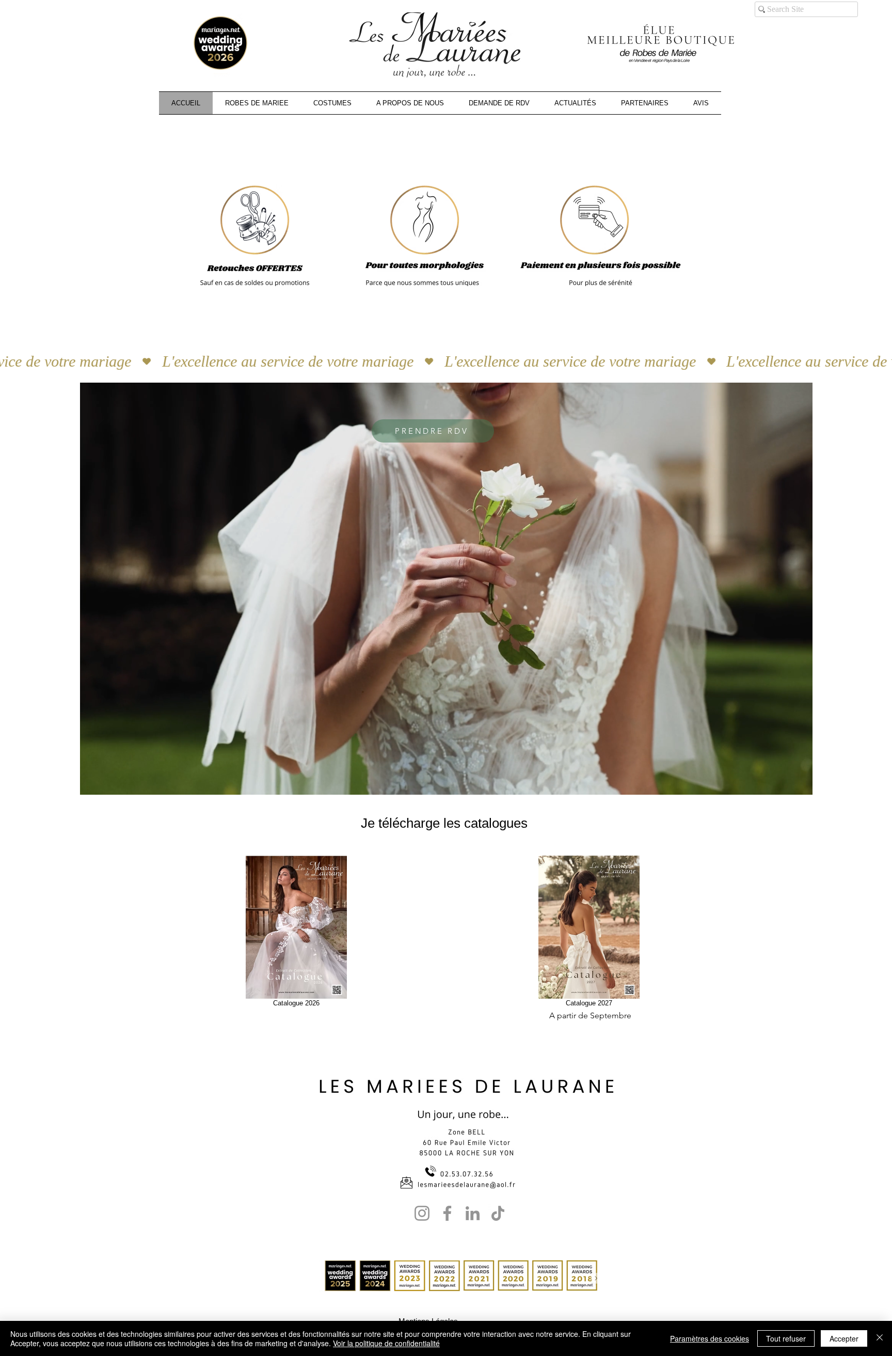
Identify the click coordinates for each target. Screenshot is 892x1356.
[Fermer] (879, 1338)
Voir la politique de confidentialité (386, 1343)
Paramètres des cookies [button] (709, 1338)
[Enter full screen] (798, 780)
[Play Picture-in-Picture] (781, 780)
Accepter (844, 1338)
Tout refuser (786, 1338)
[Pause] (93, 780)
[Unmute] (111, 780)
